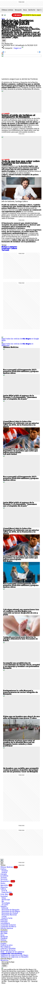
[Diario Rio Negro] (2, 968)
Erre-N (4, 890)
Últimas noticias (7, 10)
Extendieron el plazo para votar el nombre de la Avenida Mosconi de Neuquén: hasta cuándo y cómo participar (19, 743)
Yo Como (5, 905)
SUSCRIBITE (31, 15)
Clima (4, 898)
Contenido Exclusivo (8, 925)
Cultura (3, 889)
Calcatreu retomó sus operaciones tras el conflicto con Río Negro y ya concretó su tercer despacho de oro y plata (21, 612)
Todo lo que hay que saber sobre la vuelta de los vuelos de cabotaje (21, 163)
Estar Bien (6, 894)
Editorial (5, 908)
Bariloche (31, 10)
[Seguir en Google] (2, 54)
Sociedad (4, 896)
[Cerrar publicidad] (2, 860)
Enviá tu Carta (7, 918)
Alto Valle (4, 933)
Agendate (6, 885)
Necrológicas (6, 947)
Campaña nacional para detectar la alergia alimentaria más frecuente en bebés (20, 639)
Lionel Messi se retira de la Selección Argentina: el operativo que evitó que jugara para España (20, 451)
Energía (4, 874)
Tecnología (6, 903)
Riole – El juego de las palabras (12, 952)
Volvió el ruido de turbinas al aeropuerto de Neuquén (18, 116)
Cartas (4, 916)
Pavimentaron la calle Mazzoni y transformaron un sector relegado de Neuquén (20, 692)
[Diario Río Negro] (5, 15)
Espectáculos (7, 892)
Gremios (5, 871)
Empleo (3, 943)
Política (3, 869)
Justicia (4, 872)
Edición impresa (7, 928)
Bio (3, 901)
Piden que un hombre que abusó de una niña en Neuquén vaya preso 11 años (21, 717)
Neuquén (18, 10)
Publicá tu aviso (7, 945)
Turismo (4, 877)
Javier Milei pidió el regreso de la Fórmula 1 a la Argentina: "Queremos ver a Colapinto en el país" (20, 397)
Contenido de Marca (8, 926)
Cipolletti (4, 938)
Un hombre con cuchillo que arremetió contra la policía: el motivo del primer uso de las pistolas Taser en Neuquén (21, 770)
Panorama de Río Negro (11, 911)
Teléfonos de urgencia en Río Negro (14, 955)
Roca (25, 10)
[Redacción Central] (4, 39)
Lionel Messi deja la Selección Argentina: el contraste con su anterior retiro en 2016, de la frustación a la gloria (21, 424)
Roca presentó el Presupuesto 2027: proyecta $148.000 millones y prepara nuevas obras (21, 371)
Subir (4, 966)
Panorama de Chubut (10, 913)
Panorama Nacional (9, 915)
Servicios (4, 879)
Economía (4, 876)
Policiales (4, 920)
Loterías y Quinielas (8, 948)
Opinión (4, 906)
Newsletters (8, 881)
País (3, 19)
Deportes (4, 887)
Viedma (3, 940)
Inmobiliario (5, 923)
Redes (3, 883)
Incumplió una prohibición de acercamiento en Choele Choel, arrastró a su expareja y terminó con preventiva (21, 665)
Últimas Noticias (9, 867)
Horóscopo (6, 900)
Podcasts (4, 921)
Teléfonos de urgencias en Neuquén (14, 957)
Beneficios (4, 960)
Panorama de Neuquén (10, 910)
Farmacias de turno (8, 950)
